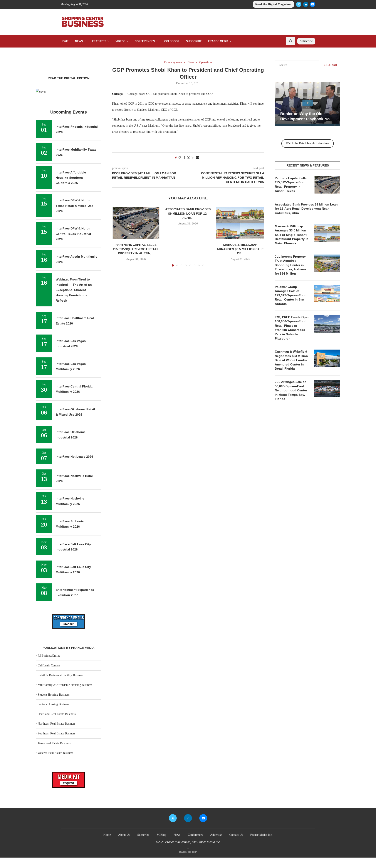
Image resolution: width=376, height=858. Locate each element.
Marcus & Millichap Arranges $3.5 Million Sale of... (240, 249)
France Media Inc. (261, 834)
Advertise (216, 834)
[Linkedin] (305, 4)
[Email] (312, 4)
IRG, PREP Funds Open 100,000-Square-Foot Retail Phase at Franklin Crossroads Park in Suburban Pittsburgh (292, 327)
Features (99, 41)
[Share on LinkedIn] (193, 157)
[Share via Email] (197, 157)
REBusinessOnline (49, 655)
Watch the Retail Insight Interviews (307, 143)
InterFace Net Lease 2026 (74, 456)
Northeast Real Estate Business (56, 723)
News (79, 41)
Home (65, 41)
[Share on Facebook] (184, 157)
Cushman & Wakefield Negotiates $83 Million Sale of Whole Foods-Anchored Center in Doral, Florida (291, 360)
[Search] (290, 41)
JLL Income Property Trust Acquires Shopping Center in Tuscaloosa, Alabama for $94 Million (290, 265)
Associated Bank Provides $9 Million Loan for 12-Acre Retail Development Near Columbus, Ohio (306, 209)
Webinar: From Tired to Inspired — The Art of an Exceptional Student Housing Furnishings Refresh (74, 290)
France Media (218, 41)
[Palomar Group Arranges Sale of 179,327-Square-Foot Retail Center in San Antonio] (327, 293)
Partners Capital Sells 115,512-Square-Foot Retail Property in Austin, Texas (291, 184)
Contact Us (236, 834)
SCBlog (161, 834)
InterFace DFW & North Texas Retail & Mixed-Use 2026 (74, 206)
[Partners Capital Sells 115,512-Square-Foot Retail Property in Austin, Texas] (136, 223)
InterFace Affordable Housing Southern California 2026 (71, 178)
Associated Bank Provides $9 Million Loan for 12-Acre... (188, 213)
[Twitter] (298, 4)
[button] (118, 236)
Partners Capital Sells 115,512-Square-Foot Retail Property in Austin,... (136, 249)
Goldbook (172, 41)
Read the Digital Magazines (273, 4)
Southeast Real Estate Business (56, 733)
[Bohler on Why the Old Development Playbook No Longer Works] (307, 104)
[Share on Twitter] (188, 158)
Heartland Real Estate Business (57, 714)
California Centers (49, 665)
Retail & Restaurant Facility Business (60, 675)
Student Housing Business (53, 694)
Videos (120, 41)
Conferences (145, 41)
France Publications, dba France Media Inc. (192, 842)
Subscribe (194, 41)
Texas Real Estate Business (54, 743)
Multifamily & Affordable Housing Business (65, 684)
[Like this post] (179, 157)
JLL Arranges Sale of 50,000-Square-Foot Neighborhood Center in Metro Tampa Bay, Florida (291, 390)
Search (330, 65)
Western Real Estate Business (55, 752)
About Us (124, 834)
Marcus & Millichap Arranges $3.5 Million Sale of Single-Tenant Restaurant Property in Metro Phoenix (291, 234)
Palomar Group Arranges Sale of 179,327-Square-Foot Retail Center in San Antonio (290, 295)
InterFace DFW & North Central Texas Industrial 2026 (73, 234)
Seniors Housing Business (53, 704)
